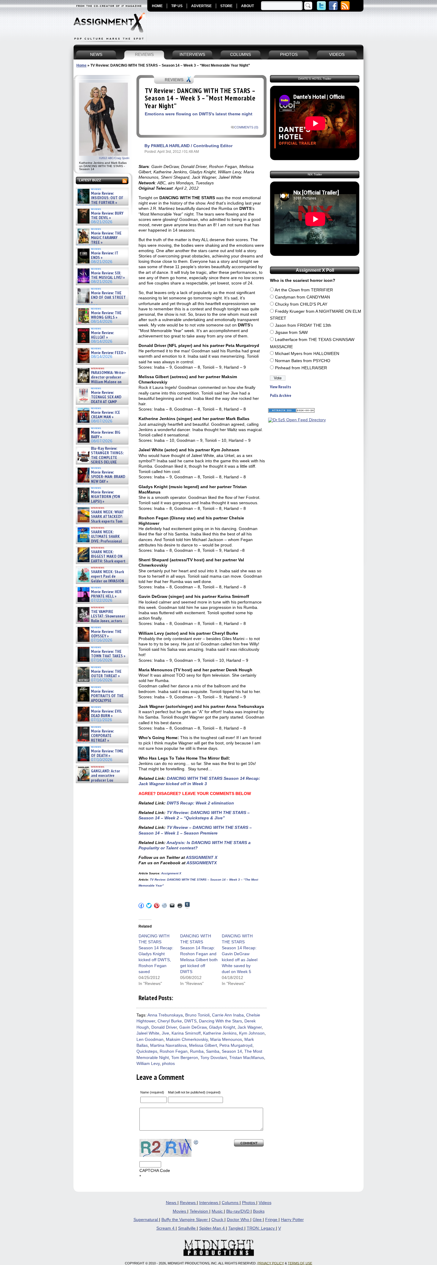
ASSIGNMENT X (201, 857)
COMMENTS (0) (246, 127)
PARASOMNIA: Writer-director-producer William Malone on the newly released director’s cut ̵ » (101, 381)
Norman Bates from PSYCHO (302, 361)
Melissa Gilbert (203, 1045)
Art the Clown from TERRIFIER (304, 290)
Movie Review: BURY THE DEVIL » (107, 215)
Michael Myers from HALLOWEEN (307, 353)
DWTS (190, 1021)
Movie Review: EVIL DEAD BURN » (106, 713)
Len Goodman (150, 1039)
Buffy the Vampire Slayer (185, 1219)
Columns (231, 1202)
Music (218, 1211)
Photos (249, 1202)
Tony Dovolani (213, 1057)
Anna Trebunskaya (165, 1015)
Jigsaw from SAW (291, 332)
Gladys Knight (222, 1027)
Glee (258, 1219)
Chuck (217, 1219)
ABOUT (247, 6)
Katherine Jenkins (220, 1033)
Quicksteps (146, 1051)
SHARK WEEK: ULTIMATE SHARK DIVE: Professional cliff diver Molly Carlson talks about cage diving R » (101, 541)
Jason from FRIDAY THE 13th (303, 325)
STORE (226, 6)
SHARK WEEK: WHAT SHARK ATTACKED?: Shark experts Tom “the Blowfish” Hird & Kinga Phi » (100, 521)
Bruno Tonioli (197, 1015)
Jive (165, 1033)
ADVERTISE (201, 6)
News (171, 1202)
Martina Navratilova (168, 1045)
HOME (157, 6)
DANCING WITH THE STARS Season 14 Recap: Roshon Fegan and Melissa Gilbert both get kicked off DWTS (199, 954)
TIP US (177, 6)
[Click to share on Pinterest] (156, 905)
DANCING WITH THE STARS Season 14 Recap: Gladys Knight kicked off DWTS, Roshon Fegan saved (156, 954)
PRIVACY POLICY (270, 1263)
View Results (280, 387)
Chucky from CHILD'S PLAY (301, 304)
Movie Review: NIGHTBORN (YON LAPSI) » (105, 497)
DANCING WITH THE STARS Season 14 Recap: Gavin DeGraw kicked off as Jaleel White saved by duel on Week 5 (239, 954)
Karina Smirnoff (186, 1033)
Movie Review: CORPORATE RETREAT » (102, 736)
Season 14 (232, 1051)
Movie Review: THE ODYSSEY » (106, 634)
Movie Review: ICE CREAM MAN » (105, 414)
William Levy (148, 1063)
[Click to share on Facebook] (141, 905)
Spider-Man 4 (212, 1228)
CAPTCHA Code (154, 1170)
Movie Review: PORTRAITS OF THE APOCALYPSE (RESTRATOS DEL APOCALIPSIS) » (100, 700)
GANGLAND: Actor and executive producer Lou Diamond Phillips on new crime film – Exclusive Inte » (101, 780)
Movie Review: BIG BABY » (105, 434)
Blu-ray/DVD (238, 1211)
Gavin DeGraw (193, 1027)
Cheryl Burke (170, 1021)
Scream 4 (166, 1228)
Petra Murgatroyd (235, 1045)
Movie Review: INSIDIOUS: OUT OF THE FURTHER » (107, 198)
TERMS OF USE (300, 1263)
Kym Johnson (252, 1033)
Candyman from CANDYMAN (302, 297)
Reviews (188, 1202)
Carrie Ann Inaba (228, 1015)
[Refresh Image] (196, 1142)
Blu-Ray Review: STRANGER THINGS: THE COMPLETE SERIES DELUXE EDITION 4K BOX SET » (100, 457)
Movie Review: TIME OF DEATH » (107, 753)
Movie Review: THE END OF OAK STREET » (108, 297)
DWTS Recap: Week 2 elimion (200, 803)
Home (81, 65)
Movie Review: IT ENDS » (104, 255)
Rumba (197, 1051)
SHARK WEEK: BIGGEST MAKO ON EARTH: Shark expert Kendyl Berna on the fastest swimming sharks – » (100, 561)
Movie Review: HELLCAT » (102, 335)
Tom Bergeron (184, 1057)
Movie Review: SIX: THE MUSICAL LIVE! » (108, 275)
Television (199, 1211)
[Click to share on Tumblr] (187, 905)
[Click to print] (180, 905)
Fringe (272, 1219)
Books (259, 1211)
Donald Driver (164, 1027)
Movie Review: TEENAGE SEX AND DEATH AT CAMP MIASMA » (98, 399)
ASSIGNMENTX (201, 862)
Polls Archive (280, 395)
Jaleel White (147, 1033)
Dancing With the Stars (220, 1021)
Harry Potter (292, 1219)
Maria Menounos (226, 1039)
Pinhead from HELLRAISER (301, 368)
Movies (180, 1211)
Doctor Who (238, 1219)
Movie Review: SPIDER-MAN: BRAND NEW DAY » (108, 477)
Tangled (236, 1228)
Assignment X (170, 873)
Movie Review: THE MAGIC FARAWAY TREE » (106, 238)
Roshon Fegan (174, 1051)
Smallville (187, 1228)
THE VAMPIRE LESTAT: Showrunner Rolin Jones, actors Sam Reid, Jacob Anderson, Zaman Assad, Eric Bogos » (100, 620)
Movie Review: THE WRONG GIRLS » (106, 315)
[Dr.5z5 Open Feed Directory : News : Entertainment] (297, 420)
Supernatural (146, 1219)
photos (168, 1063)
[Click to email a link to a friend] (172, 905)
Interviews (209, 1202)
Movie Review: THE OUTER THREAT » (106, 673)
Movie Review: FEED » (108, 353)
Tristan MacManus (246, 1057)
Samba (212, 1051)
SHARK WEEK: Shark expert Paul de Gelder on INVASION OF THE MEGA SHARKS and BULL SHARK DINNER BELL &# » (100, 583)
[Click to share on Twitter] (149, 905)
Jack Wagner (250, 1027)
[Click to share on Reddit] (164, 905)
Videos (265, 1202)
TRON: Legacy (261, 1228)
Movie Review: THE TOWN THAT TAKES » (108, 654)
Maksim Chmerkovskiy (187, 1039)
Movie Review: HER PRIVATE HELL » (106, 594)
